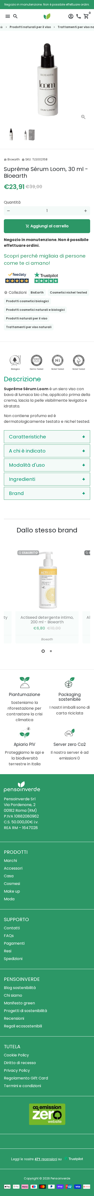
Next (85, 80)
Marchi (10, 860)
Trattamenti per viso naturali (28, 327)
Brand (16, 493)
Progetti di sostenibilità (25, 1010)
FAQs (9, 935)
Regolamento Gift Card (26, 1078)
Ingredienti (22, 479)
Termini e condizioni (22, 1086)
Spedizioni (13, 958)
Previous (12, 595)
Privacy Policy (17, 1070)
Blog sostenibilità (20, 987)
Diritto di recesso (20, 1063)
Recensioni (14, 1018)
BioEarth (37, 292)
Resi (7, 951)
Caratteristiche (27, 436)
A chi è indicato (27, 451)
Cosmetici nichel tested (68, 292)
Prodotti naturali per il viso (30, 27)
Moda (9, 899)
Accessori (13, 868)
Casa (8, 876)
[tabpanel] (47, 595)
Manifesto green (19, 1003)
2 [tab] (51, 651)
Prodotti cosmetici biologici (27, 301)
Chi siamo (13, 995)
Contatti (12, 928)
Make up (12, 891)
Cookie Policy (16, 1055)
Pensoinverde (60, 1178)
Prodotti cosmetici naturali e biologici (35, 310)
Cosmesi (12, 883)
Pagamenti (14, 943)
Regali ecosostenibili (23, 1026)
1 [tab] (43, 651)
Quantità (12, 202)
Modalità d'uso (27, 465)
